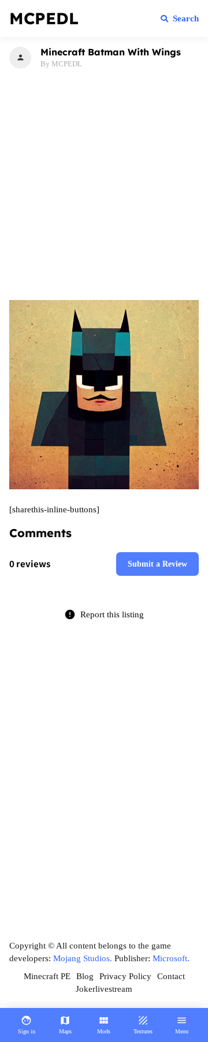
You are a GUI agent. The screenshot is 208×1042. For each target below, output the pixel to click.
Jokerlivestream (104, 989)
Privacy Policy (125, 976)
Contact (171, 976)
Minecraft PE (47, 976)
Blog (85, 976)
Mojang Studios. (82, 958)
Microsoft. (171, 958)
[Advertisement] (104, 182)
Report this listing (104, 614)
